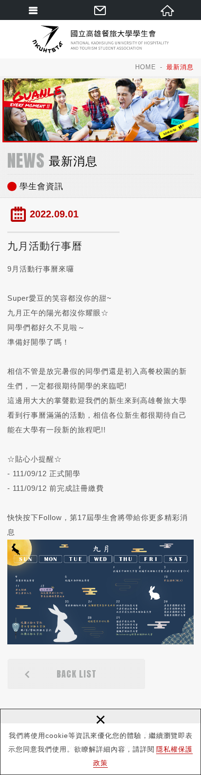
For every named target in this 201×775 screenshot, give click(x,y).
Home (145, 67)
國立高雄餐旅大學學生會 (100, 39)
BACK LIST (77, 673)
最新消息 (180, 67)
